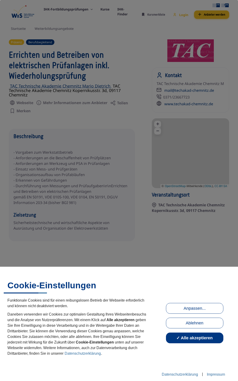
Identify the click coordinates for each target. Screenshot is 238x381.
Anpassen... (195, 308)
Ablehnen (194, 323)
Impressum (216, 374)
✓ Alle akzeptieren (194, 338)
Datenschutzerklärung (83, 353)
